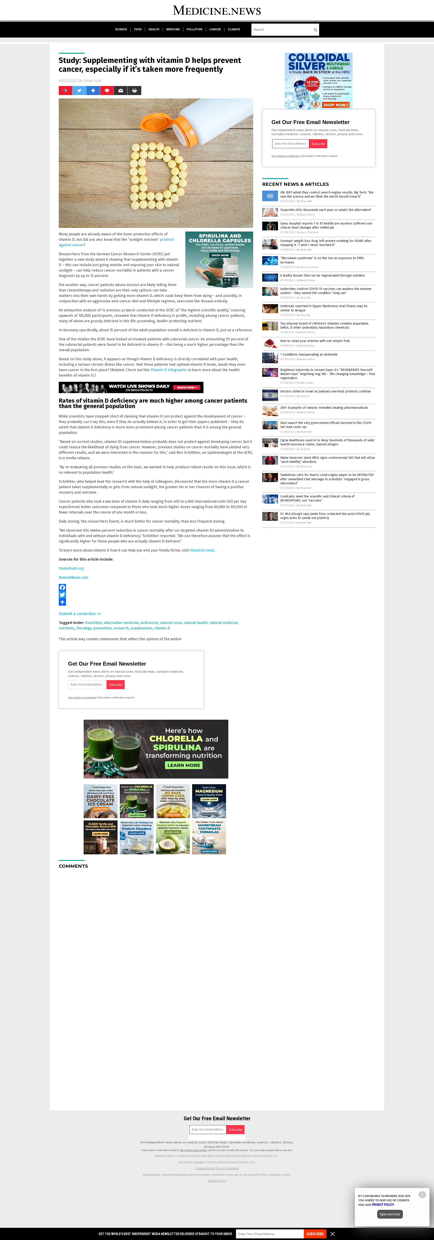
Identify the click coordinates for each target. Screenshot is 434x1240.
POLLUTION (194, 29)
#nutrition (93, 623)
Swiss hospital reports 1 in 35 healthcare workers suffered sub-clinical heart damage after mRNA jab (326, 225)
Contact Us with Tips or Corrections (217, 1168)
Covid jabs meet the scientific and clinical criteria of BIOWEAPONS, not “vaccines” (317, 498)
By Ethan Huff (304, 201)
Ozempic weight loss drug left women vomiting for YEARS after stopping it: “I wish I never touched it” (326, 243)
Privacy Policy (217, 1181)
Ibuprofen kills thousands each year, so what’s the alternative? (325, 210)
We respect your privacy (193, 1150)
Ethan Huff (92, 81)
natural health (196, 623)
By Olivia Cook (305, 466)
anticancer (149, 623)
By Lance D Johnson (308, 232)
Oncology (83, 628)
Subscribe (315, 1234)
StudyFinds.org (71, 568)
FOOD (138, 29)
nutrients (66, 628)
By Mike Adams (305, 382)
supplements (141, 628)
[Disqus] (156, 929)
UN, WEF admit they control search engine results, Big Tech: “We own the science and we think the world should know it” (326, 194)
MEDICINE (173, 29)
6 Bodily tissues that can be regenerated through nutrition (322, 275)
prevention (102, 628)
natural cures (171, 623)
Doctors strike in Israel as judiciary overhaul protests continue (325, 391)
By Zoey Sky (303, 297)
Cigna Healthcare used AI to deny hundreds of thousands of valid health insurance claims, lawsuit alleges (327, 442)
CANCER (215, 29)
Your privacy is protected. (82, 697)
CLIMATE (234, 29)
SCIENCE (121, 29)
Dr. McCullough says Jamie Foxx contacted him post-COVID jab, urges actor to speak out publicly (325, 516)
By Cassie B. (303, 396)
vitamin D (162, 628)
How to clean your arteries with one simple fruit (315, 341)
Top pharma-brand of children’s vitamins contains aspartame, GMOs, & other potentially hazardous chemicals (324, 326)
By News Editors (306, 214)
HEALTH (154, 29)
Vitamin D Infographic (169, 370)
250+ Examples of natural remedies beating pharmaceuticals (324, 408)
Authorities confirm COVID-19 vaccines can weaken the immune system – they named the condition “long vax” (325, 291)
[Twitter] (156, 594)
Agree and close (390, 1214)
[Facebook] (156, 587)
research (121, 628)
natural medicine (224, 623)
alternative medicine (121, 623)
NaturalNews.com (73, 577)
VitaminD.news (202, 550)
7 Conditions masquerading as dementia (308, 354)
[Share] (156, 602)
